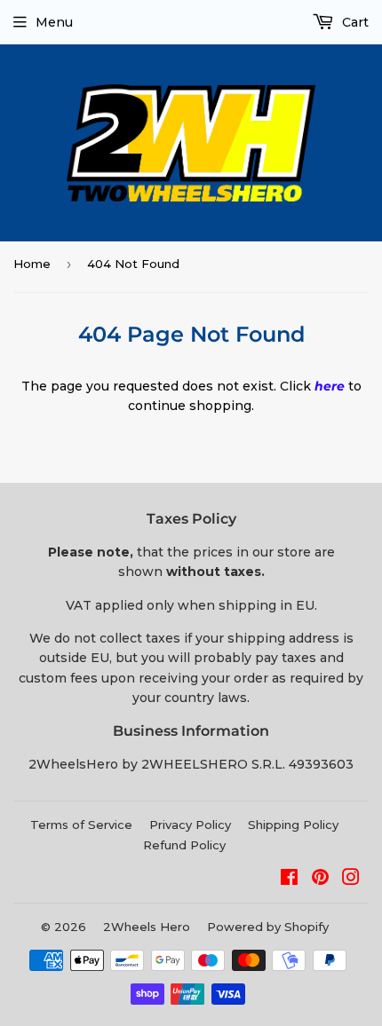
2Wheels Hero (146, 926)
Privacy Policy (190, 824)
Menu (54, 22)
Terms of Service (81, 824)
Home (32, 263)
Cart (353, 22)
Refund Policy (184, 845)
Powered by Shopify (268, 926)
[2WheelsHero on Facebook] (289, 880)
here (329, 386)
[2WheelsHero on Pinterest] (320, 880)
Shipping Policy (293, 824)
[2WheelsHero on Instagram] (351, 880)
